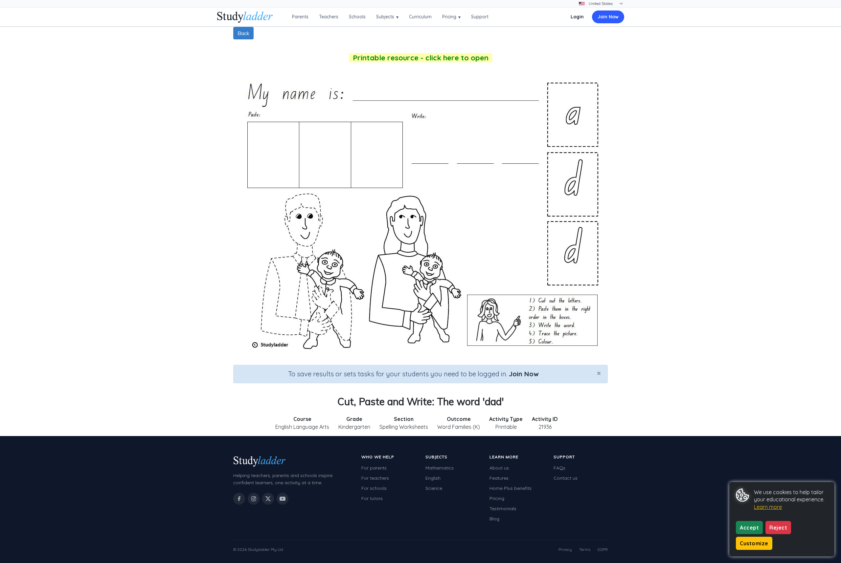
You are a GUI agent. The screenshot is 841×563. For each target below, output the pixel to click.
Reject (778, 527)
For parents (374, 468)
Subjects (387, 17)
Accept (749, 527)
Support (480, 17)
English (433, 478)
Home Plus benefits (510, 488)
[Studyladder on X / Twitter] (268, 499)
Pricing (451, 17)
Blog (494, 519)
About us (499, 468)
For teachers (375, 478)
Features (499, 478)
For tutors (372, 498)
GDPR (603, 549)
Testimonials (502, 508)
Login (577, 17)
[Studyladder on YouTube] (282, 499)
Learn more (768, 507)
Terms (584, 549)
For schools (374, 488)
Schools (357, 17)
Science (433, 488)
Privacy (565, 549)
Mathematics (439, 468)
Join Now (608, 17)
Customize (754, 543)
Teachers (328, 17)
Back (243, 33)
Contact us (566, 478)
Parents (300, 17)
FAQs (559, 468)
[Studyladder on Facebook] (239, 499)
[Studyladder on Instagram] (254, 499)
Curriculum (420, 17)
